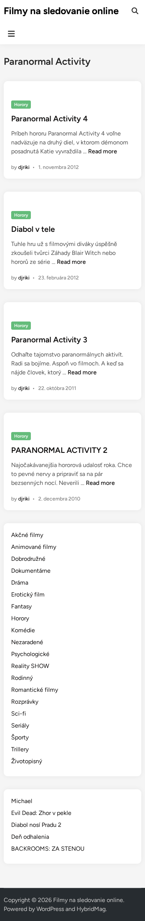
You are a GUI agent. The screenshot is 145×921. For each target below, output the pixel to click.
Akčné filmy (27, 534)
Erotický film (28, 594)
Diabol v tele (33, 229)
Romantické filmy (34, 689)
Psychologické (30, 654)
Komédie (23, 630)
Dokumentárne (31, 570)
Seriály (20, 725)
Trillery (20, 749)
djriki (23, 167)
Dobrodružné (28, 558)
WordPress (50, 908)
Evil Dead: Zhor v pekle (41, 812)
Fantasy (21, 606)
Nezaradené (27, 642)
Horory (21, 104)
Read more (102, 151)
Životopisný (26, 761)
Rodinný (22, 677)
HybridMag (91, 908)
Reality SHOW (30, 665)
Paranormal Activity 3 (49, 339)
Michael (21, 801)
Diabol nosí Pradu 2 (36, 824)
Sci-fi (18, 713)
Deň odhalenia (30, 836)
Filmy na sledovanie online (61, 11)
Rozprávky (24, 701)
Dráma (19, 582)
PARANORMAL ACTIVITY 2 (59, 450)
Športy (20, 737)
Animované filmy (33, 546)
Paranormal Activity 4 (49, 118)
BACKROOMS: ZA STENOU (47, 848)
